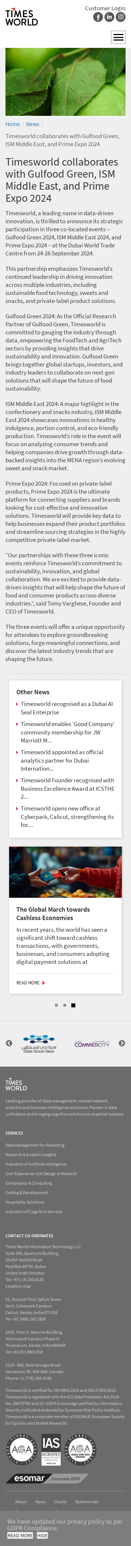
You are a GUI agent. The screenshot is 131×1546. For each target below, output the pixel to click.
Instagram (121, 17)
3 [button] (73, 1004)
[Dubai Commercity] (92, 1043)
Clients (60, 1501)
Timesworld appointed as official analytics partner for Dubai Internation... (62, 760)
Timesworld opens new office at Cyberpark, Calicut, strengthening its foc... (67, 816)
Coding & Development (26, 1191)
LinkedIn (109, 17)
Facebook (98, 17)
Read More (44, 982)
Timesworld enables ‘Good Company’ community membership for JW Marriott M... (68, 732)
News (32, 124)
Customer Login (105, 8)
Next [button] (122, 1043)
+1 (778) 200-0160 (36, 1377)
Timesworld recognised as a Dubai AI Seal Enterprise (67, 708)
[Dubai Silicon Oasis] (38, 1043)
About (21, 1501)
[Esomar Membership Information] (47, 1478)
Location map (18, 1285)
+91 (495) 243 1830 (29, 1318)
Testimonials (86, 1501)
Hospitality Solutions (24, 1201)
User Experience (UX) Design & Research (41, 1172)
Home (12, 124)
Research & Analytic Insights (30, 1153)
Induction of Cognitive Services (34, 1210)
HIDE (42, 1535)
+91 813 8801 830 (27, 1351)
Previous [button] (9, 1043)
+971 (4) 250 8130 (28, 1278)
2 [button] (65, 1004)
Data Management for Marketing (34, 1144)
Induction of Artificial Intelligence (36, 1163)
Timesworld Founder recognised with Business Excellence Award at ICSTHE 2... (68, 788)
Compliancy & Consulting (28, 1182)
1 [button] (56, 1004)
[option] (65, 78)
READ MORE (20, 1535)
